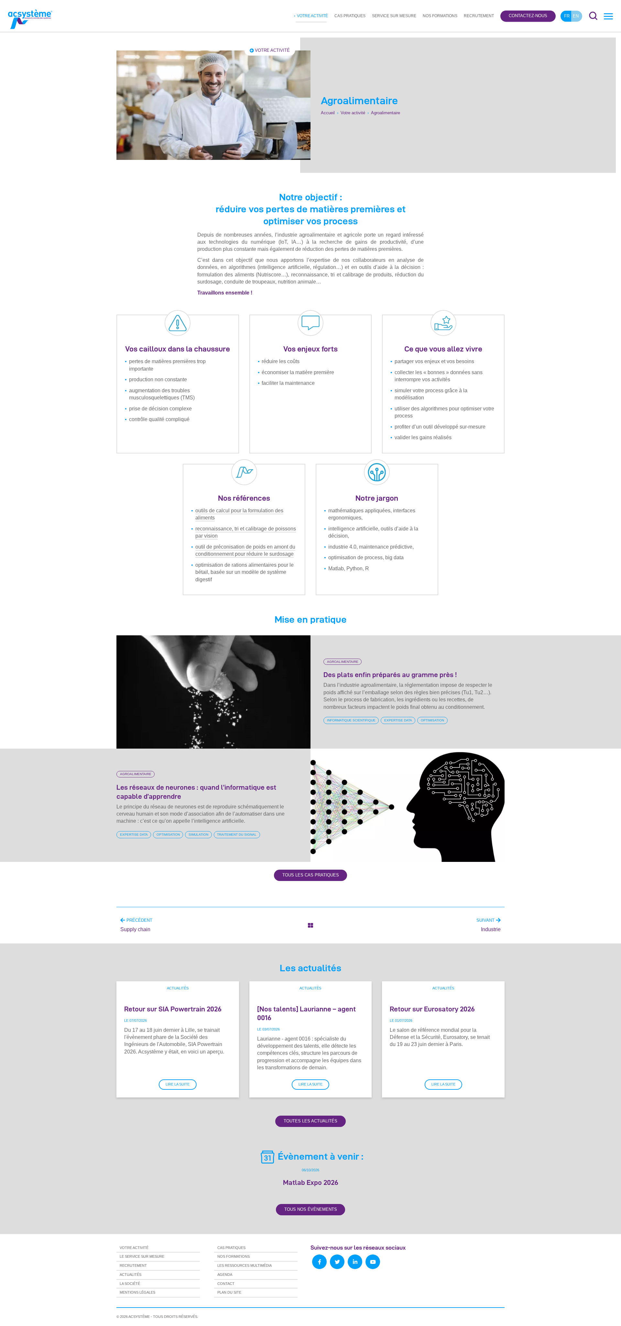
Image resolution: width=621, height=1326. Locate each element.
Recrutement (479, 16)
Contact (225, 1284)
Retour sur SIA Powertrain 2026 (173, 1008)
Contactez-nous (528, 16)
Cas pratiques (349, 16)
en (576, 16)
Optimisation (432, 720)
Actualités (178, 988)
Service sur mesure (394, 16)
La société (130, 1284)
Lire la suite (178, 1084)
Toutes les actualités (310, 1121)
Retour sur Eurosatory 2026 (432, 1008)
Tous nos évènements (310, 1209)
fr (567, 16)
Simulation (198, 834)
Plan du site (229, 1292)
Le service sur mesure (142, 1256)
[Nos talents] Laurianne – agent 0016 (306, 1013)
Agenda (224, 1274)
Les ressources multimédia (244, 1265)
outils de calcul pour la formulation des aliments (239, 514)
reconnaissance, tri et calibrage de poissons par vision (245, 532)
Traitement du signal (236, 834)
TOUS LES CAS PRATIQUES (310, 875)
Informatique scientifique (351, 720)
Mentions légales (137, 1292)
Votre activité (312, 16)
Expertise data (398, 720)
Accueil (328, 113)
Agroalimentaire (342, 661)
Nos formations (440, 16)
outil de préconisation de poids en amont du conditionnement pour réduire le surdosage (245, 550)
